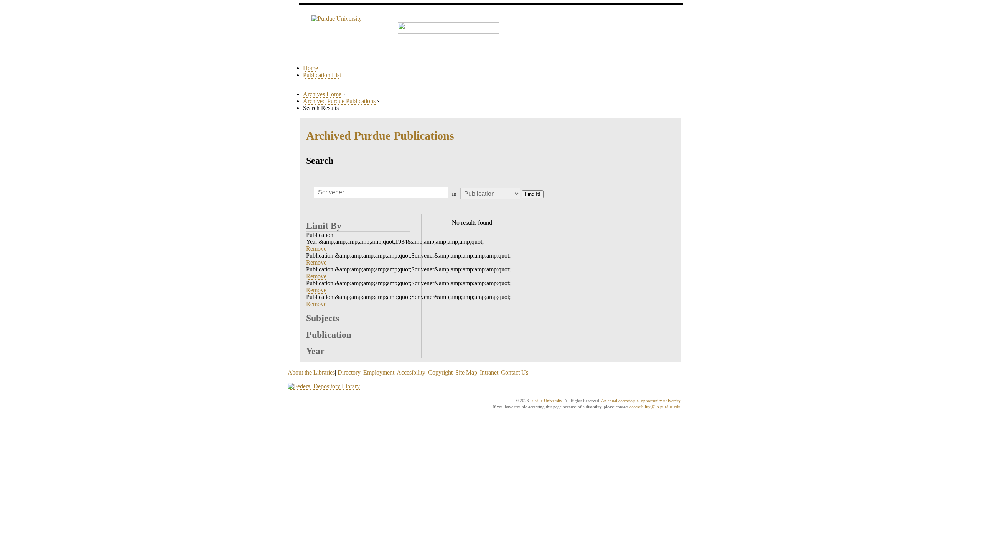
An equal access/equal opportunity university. (641, 400)
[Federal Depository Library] (324, 386)
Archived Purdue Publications (339, 101)
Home (310, 68)
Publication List (322, 75)
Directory (349, 372)
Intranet (489, 372)
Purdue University (546, 400)
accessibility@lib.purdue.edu (654, 406)
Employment (378, 372)
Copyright (440, 372)
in (454, 194)
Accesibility (411, 372)
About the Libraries (311, 372)
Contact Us (514, 372)
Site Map (466, 372)
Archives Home (322, 94)
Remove (316, 248)
